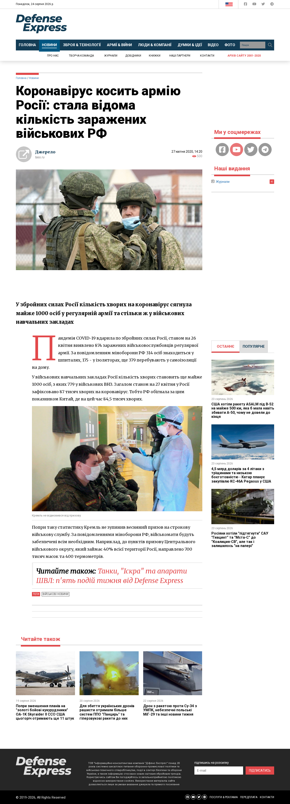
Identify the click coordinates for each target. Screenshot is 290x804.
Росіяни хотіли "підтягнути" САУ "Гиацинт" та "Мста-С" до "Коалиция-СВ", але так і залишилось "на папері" (239, 539)
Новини (34, 78)
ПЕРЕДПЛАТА (248, 797)
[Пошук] (270, 45)
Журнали (110, 55)
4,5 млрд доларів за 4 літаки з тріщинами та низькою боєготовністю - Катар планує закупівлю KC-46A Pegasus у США (241, 475)
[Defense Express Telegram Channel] (272, 5)
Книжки (154, 55)
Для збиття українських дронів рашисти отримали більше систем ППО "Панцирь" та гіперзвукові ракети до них (107, 712)
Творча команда (81, 55)
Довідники (133, 55)
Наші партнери (179, 55)
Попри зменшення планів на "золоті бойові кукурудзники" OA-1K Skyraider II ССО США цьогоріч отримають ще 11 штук (45, 712)
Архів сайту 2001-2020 (244, 55)
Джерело (45, 152)
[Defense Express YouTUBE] (254, 5)
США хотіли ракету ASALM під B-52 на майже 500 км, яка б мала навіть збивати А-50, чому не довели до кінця (242, 410)
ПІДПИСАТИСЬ (260, 770)
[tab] (225, 346)
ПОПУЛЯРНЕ (254, 346)
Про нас (53, 55)
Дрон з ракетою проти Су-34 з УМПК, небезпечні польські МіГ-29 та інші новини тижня (170, 710)
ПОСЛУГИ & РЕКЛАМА (224, 797)
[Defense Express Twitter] (263, 5)
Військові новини (55, 594)
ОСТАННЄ (225, 346)
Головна (21, 78)
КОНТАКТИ (267, 797)
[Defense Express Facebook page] (246, 5)
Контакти (207, 55)
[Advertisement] (182, 24)
